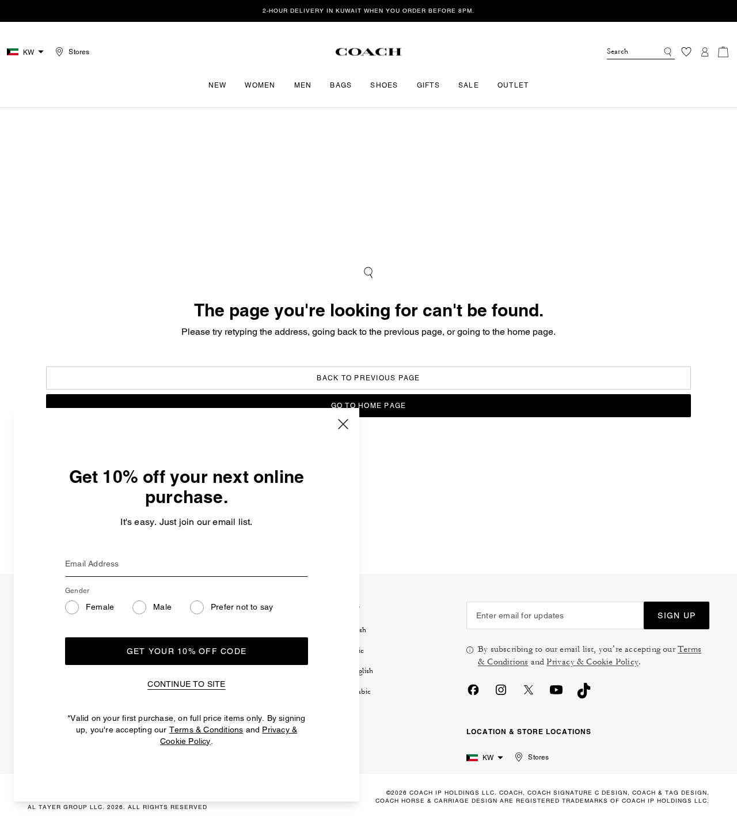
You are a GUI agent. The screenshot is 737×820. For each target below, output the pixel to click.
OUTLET (513, 85)
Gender (77, 591)
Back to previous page (368, 378)
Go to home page (369, 406)
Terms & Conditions (206, 729)
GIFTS (428, 85)
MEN (303, 85)
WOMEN (260, 85)
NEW (217, 85)
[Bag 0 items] (723, 52)
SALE (468, 85)
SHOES (384, 85)
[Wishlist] (686, 52)
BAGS (341, 85)
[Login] (705, 52)
